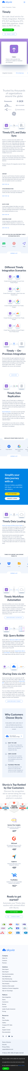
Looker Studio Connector (8, 1009)
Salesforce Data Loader (8, 986)
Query (4, 999)
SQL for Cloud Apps (7, 990)
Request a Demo (11, 34)
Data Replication (6, 976)
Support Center (6, 1029)
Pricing (4, 1011)
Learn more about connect (14, 701)
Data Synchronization (8, 974)
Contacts (4, 960)
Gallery (4, 1022)
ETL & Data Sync (20, 73)
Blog (3, 1018)
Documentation (6, 1032)
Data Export (5, 971)
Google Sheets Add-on (20, 651)
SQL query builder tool (15, 639)
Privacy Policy (6, 1047)
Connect (4, 1006)
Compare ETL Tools (7, 1025)
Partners (4, 963)
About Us (4, 958)
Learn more (4, 184)
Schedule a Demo (15, 916)
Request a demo (12, 498)
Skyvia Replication (6, 411)
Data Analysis (5, 983)
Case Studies (5, 1020)
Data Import (5, 969)
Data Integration (6, 997)
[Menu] (24, 2)
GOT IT (5, 1068)
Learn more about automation (14, 617)
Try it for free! (12, 493)
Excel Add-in (7, 652)
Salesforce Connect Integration (10, 988)
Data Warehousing (7, 978)
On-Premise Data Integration (9, 981)
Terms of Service (6, 1042)
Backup (4, 1004)
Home (3, 7)
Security (4, 1044)
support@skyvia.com (7, 1049)
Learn (3, 1027)
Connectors (8, 7)
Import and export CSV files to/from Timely (12, 525)
